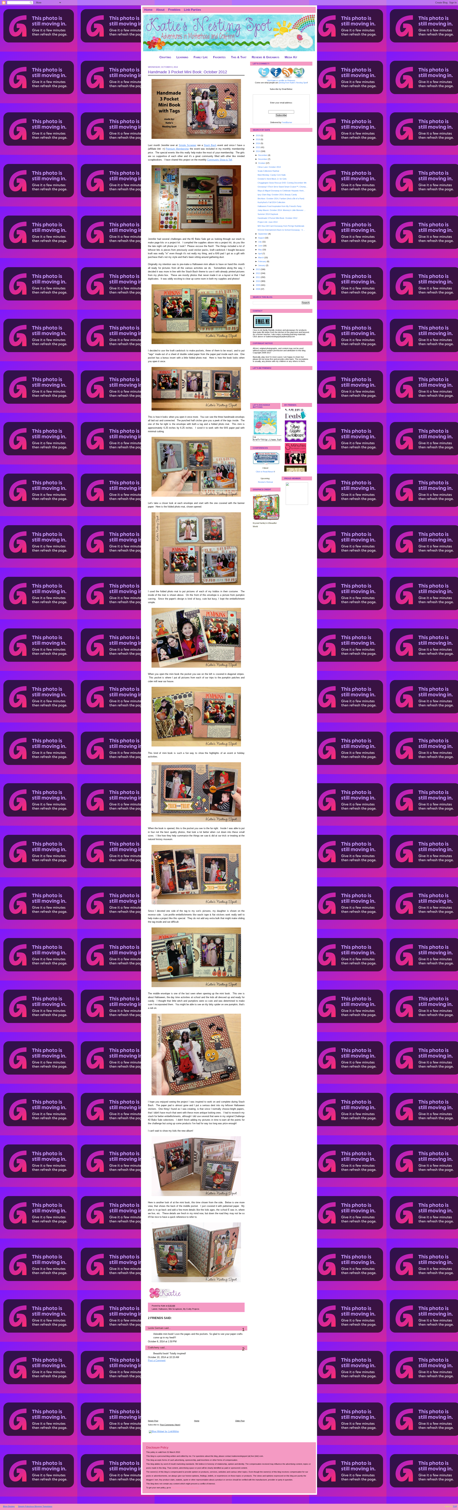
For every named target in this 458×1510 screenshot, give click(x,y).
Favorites (219, 57)
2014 (258, 151)
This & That (238, 57)
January (262, 265)
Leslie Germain (156, 1328)
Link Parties (192, 9)
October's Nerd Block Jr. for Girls (272, 179)
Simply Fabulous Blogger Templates (35, 1506)
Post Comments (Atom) (170, 1425)
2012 (258, 273)
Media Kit (291, 57)
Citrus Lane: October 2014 (269, 167)
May (260, 250)
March (261, 257)
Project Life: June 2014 (267, 222)
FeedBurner (287, 122)
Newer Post (153, 1421)
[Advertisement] (175, 1393)
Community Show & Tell (219, 160)
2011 (258, 277)
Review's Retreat (265, 482)
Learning (182, 57)
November (263, 159)
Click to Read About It (265, 472)
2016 (258, 143)
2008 (258, 289)
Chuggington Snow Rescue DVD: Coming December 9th (282, 183)
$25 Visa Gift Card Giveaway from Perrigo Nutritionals (281, 226)
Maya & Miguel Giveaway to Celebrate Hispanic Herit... (281, 191)
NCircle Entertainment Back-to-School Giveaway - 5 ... (281, 230)
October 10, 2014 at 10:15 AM (163, 1357)
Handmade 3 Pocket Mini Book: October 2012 (187, 72)
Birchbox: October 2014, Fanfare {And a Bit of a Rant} (281, 198)
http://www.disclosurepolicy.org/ (185, 1488)
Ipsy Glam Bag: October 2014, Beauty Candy (277, 195)
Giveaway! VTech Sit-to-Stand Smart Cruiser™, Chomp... (282, 187)
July (260, 242)
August (261, 238)
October (262, 163)
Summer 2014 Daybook (268, 214)
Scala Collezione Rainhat (268, 171)
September (263, 234)
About (160, 9)
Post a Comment (156, 1360)
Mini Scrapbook (175, 1309)
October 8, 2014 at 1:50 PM (162, 1341)
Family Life (201, 57)
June (260, 246)
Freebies (174, 9)
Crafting (165, 57)
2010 (258, 281)
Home (148, 9)
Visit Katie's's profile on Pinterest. (281, 80)
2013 (258, 269)
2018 (258, 139)
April (260, 253)
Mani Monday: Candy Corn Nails (272, 175)
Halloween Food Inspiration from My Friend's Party (279, 206)
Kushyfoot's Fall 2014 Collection (271, 202)
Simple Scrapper (187, 145)
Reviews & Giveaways (265, 57)
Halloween (163, 1309)
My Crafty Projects (191, 1309)
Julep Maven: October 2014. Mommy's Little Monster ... (282, 210)
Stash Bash (210, 145)
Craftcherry (153, 1347)
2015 (258, 147)
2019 (258, 135)
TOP (455, 1506)
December (263, 155)
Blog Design (9, 1506)
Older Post (240, 1421)
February (262, 261)
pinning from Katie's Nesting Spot (293, 83)
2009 (258, 285)
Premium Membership (177, 149)
